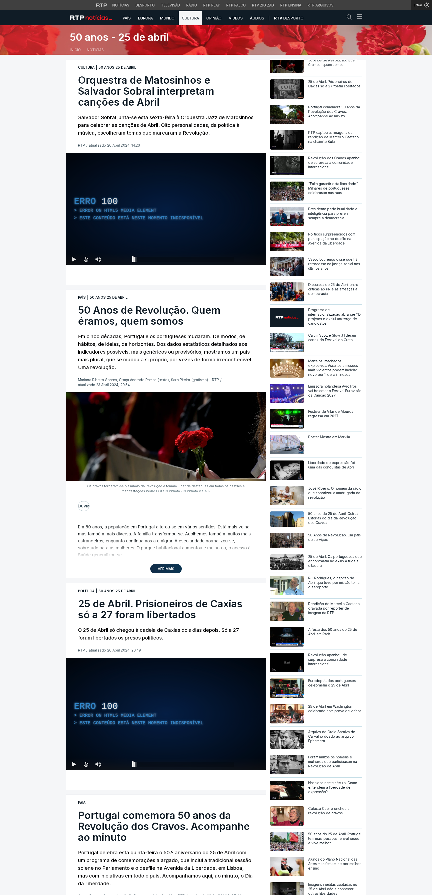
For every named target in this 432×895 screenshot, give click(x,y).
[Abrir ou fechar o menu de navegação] (358, 17)
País (127, 18)
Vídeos (236, 18)
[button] (350, 17)
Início (75, 50)
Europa (145, 18)
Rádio (191, 5)
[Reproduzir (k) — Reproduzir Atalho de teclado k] (74, 259)
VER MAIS (166, 569)
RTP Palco (236, 5)
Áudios (257, 18)
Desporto (145, 5)
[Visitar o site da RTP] (101, 5)
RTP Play (211, 5)
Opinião (214, 18)
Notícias (120, 5)
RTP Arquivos (321, 5)
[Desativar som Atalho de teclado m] (98, 259)
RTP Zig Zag (263, 5)
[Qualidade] (246, 259)
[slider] (184, 260)
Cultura (190, 18)
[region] (166, 209)
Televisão (170, 5)
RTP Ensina (290, 5)
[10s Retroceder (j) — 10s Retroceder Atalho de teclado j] (86, 259)
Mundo (167, 18)
